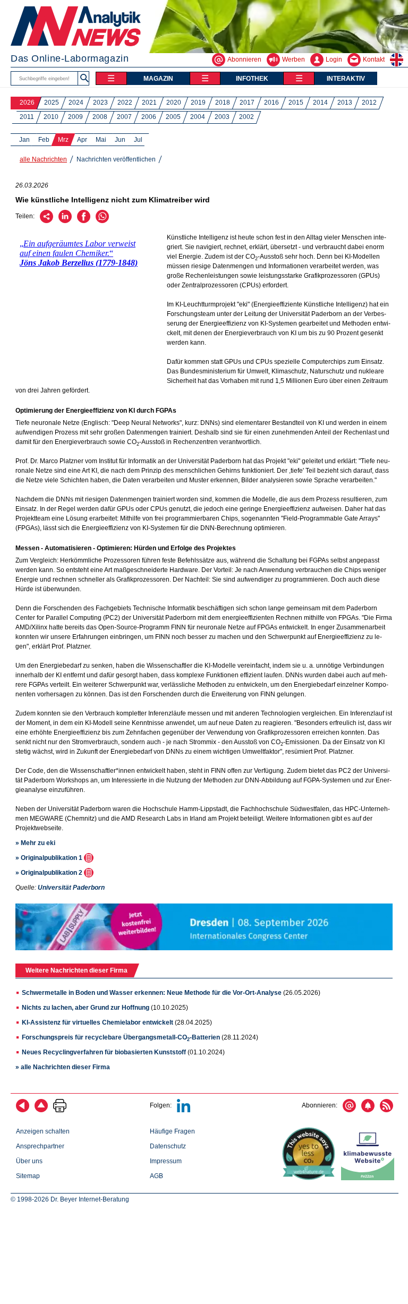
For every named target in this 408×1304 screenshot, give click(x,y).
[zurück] (22, 1110)
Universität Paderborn (71, 887)
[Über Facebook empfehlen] (83, 221)
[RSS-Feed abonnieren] (386, 1110)
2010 (51, 117)
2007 (124, 117)
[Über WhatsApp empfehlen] (102, 221)
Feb (43, 139)
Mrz (63, 139)
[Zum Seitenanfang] (41, 1110)
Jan (24, 139)
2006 (148, 117)
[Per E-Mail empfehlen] (46, 221)
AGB (156, 1176)
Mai (101, 139)
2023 (100, 102)
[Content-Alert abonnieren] (368, 1110)
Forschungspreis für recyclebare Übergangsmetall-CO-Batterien (121, 1037)
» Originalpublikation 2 (49, 872)
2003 (222, 117)
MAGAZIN (158, 78)
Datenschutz (168, 1146)
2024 (76, 102)
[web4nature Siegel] (310, 1178)
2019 (198, 102)
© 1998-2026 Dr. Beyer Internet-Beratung (70, 1199)
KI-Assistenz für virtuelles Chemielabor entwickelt (97, 1022)
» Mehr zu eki (35, 843)
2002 (246, 117)
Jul (138, 139)
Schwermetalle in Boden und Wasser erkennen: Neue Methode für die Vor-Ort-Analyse (152, 992)
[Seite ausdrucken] (59, 1110)
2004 (197, 117)
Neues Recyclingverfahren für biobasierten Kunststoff (104, 1052)
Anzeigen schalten (43, 1131)
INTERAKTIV (346, 78)
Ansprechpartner (40, 1146)
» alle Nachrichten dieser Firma (62, 1067)
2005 (173, 117)
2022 (124, 102)
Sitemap (28, 1176)
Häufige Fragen (172, 1131)
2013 (344, 102)
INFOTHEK (252, 78)
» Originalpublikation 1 (49, 858)
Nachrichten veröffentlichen (116, 159)
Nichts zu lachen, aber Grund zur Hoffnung (85, 1007)
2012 (369, 102)
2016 (271, 102)
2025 (51, 102)
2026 (27, 102)
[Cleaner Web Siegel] (369, 1178)
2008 (99, 117)
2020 (173, 102)
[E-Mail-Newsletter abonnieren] (349, 1110)
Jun (120, 139)
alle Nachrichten (43, 159)
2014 (320, 102)
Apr (82, 139)
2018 (222, 102)
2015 (295, 102)
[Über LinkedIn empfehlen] (65, 221)
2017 (247, 102)
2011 (27, 117)
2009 (75, 117)
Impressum (166, 1161)
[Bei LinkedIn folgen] (183, 1110)
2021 (149, 102)
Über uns (29, 1161)
